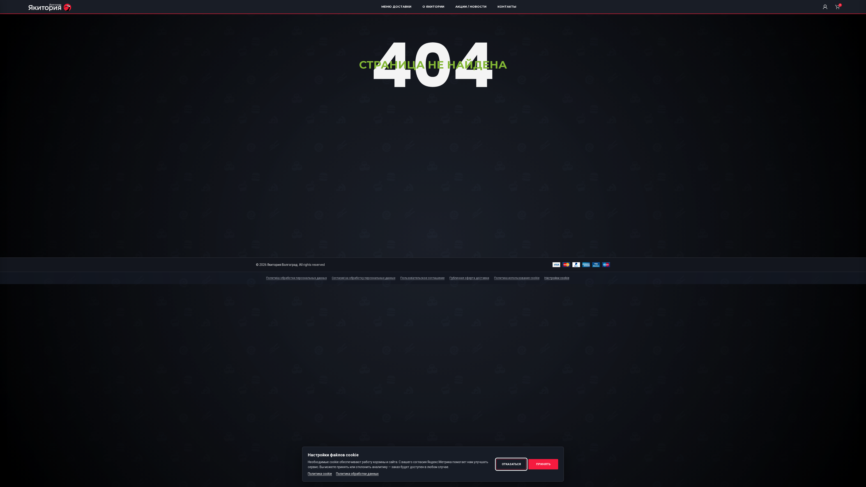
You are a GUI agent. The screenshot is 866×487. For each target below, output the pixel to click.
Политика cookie (320, 474)
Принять (543, 464)
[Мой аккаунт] (825, 6)
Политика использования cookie (516, 278)
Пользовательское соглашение (422, 278)
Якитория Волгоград (282, 264)
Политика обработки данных (357, 474)
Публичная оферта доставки (469, 278)
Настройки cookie (556, 278)
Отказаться (511, 464)
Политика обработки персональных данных (296, 278)
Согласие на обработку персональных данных (363, 278)
